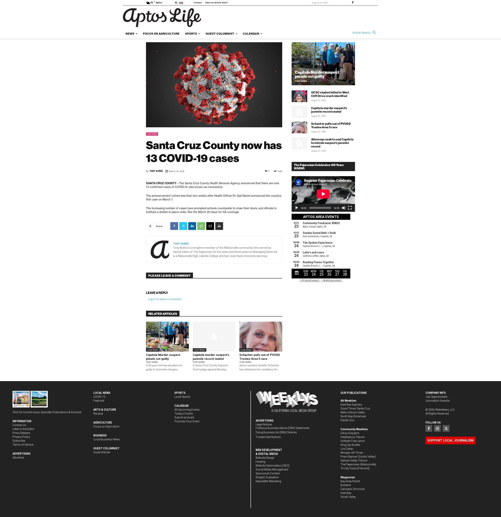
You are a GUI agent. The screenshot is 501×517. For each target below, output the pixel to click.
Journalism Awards (437, 400)
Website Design (265, 457)
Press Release (21, 432)
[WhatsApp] (201, 226)
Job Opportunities (436, 396)
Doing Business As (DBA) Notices (276, 432)
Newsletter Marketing (268, 481)
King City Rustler (350, 444)
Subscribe (19, 440)
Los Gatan (347, 448)
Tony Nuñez (156, 171)
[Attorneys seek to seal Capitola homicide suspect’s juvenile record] (299, 143)
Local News (152, 134)
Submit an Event (184, 417)
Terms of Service (23, 444)
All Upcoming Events (187, 409)
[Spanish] (181, 2)
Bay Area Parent (350, 481)
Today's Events (183, 413)
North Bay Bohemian (353, 416)
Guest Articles (101, 452)
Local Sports (182, 396)
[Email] (210, 226)
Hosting (260, 461)
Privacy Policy (21, 436)
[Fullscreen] (350, 208)
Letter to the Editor (23, 429)
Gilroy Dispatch (350, 433)
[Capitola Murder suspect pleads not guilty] (167, 337)
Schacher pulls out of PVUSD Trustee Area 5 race (259, 357)
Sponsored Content (268, 473)
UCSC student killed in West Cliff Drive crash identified (330, 94)
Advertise (18, 457)
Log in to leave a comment (164, 299)
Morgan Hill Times (352, 452)
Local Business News (106, 439)
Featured (98, 400)
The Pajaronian (350, 464)
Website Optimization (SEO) (272, 465)
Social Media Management (272, 469)
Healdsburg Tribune (353, 437)
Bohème (346, 485)
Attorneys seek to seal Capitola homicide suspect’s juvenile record (332, 142)
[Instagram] (437, 428)
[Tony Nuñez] (159, 249)
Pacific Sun (347, 420)
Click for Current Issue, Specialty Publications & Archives (47, 412)
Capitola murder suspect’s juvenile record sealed (211, 357)
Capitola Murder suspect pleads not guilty (163, 357)
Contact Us (19, 425)
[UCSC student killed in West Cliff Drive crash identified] (299, 96)
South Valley (348, 496)
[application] (323, 194)
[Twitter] (183, 226)
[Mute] (344, 208)
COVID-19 (99, 396)
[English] (177, 2)
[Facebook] (352, 2)
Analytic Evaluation (267, 477)
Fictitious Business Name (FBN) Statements (283, 428)
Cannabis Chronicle (353, 489)
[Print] (219, 226)
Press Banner (349, 456)
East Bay (346, 493)
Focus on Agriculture (106, 426)
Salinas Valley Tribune (354, 460)
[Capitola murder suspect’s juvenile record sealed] (214, 337)
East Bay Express (351, 404)
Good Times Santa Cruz (355, 408)
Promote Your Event (186, 421)
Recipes (98, 413)
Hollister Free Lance (353, 441)
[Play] (297, 208)
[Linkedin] (192, 226)
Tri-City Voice (349, 468)
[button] (365, 32)
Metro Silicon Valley (353, 412)
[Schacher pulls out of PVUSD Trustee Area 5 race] (260, 337)
